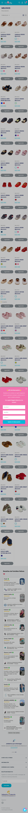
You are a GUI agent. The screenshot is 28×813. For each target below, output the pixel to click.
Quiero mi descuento (14, 422)
